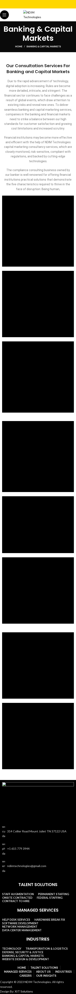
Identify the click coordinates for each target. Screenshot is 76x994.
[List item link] (38, 849)
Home (18, 46)
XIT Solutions (24, 991)
